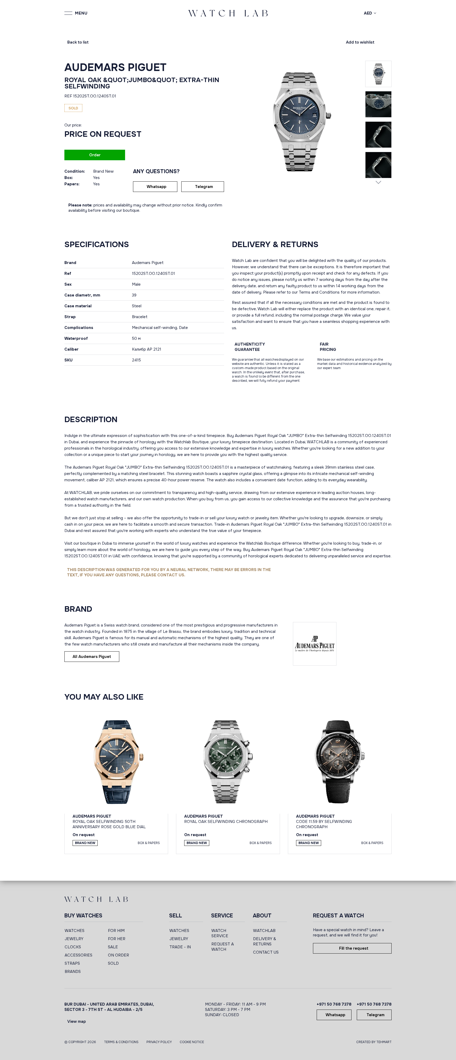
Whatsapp (156, 186)
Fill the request (353, 948)
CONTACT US (266, 952)
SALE (113, 947)
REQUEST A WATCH (222, 946)
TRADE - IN (180, 947)
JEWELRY (74, 938)
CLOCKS (73, 947)
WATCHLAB (264, 930)
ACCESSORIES (78, 955)
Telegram (204, 186)
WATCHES (74, 930)
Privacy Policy (159, 1042)
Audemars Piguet (115, 67)
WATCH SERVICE (219, 933)
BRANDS (73, 971)
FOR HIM (116, 930)
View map (76, 1021)
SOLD (113, 963)
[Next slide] (378, 182)
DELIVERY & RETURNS (264, 941)
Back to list (78, 42)
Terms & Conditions (121, 1042)
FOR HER (116, 938)
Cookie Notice (192, 1042)
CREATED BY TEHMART (374, 1042)
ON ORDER (118, 955)
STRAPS (72, 963)
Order (95, 155)
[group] (298, 122)
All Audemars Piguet (92, 656)
